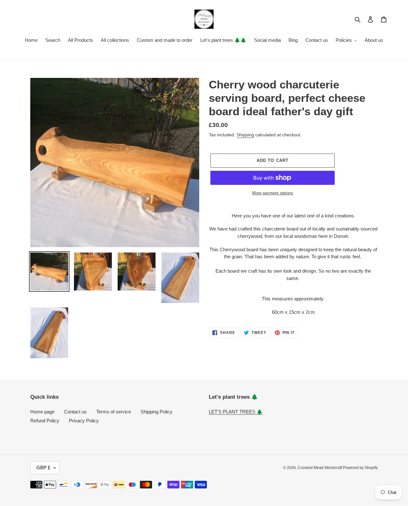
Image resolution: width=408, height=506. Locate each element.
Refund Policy (44, 420)
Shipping (245, 134)
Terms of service (113, 411)
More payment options (272, 193)
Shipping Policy (156, 411)
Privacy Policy (84, 420)
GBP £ (43, 467)
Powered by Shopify (360, 467)
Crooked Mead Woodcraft (320, 467)
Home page (42, 411)
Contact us (75, 411)
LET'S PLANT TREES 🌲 (236, 411)
